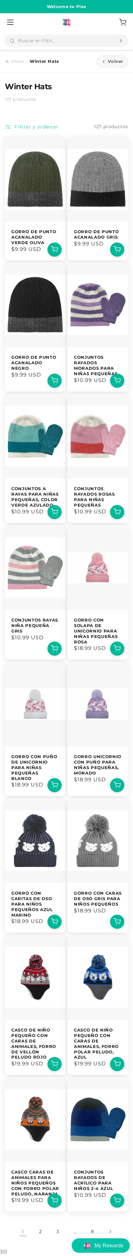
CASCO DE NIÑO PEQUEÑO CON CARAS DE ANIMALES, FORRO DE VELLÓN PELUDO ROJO (33, 1043)
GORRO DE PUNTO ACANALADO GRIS (96, 234)
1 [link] (23, 1232)
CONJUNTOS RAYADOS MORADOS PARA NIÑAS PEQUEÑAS (96, 365)
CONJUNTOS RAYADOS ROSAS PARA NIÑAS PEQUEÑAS (94, 496)
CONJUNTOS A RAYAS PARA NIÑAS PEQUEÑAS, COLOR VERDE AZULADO (35, 496)
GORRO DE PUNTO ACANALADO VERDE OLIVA (33, 237)
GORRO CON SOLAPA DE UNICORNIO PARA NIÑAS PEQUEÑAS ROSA (96, 630)
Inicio (17, 61)
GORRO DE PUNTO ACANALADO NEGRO (33, 363)
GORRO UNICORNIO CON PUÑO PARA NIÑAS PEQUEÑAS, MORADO (97, 764)
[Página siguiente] (110, 1231)
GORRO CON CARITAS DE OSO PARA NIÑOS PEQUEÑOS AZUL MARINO (32, 904)
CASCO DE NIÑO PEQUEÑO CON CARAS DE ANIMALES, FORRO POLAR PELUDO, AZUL (96, 1043)
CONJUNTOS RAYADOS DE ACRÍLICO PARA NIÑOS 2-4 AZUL (93, 1180)
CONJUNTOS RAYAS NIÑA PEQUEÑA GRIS (34, 625)
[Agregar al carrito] (54, 249)
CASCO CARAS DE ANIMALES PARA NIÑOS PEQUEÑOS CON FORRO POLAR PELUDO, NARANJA (35, 1182)
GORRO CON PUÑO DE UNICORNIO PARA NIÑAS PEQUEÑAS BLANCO (34, 767)
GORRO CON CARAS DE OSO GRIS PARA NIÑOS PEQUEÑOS (98, 899)
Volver (115, 61)
